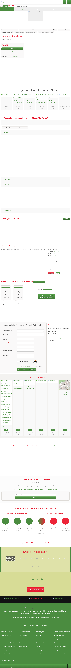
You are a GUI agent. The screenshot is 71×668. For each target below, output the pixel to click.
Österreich (53, 257)
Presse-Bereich (57, 642)
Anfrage (65, 9)
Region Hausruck (66, 263)
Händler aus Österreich (6, 635)
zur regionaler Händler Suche (1, 6)
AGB (37, 639)
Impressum (38, 635)
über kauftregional (5, 650)
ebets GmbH (41, 385)
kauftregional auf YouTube (60, 653)
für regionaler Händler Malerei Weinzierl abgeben (5, 529)
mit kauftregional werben (24, 642)
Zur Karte (51, 336)
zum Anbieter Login (23, 639)
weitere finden (17, 529)
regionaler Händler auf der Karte (10, 51)
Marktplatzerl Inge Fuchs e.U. (65, 393)
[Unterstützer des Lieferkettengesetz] (13, 598)
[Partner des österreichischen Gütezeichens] (58, 598)
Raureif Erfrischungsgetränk (30, 387)
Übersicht (8, 9)
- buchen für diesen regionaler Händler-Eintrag (65, 529)
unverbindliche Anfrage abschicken (27, 369)
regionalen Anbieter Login (8, 660)
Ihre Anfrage (6, 334)
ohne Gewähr (45, 445)
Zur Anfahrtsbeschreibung (55, 338)
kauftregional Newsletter (59, 639)
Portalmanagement (40, 650)
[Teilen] (66, 666)
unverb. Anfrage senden (13, 48)
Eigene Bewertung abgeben (39, 281)
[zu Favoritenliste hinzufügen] (2, 13)
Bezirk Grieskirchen (57, 263)
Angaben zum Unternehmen (12, 123)
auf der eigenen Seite (53, 529)
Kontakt (57, 273)
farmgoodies (6, 426)
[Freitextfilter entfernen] (64, 2)
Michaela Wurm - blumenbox (30, 101)
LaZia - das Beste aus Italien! (18, 389)
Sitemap (38, 646)
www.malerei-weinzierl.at (13, 56)
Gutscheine (7, 210)
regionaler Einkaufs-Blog (59, 635)
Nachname (5, 343)
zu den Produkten (36, 590)
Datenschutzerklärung (23, 366)
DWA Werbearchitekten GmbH (53, 101)
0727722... (8, 54)
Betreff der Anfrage (7, 330)
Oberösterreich (58, 255)
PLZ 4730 (56, 251)
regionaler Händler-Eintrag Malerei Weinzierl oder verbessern (42, 530)
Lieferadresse (6, 355)
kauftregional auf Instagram (60, 646)
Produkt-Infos (7, 133)
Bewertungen (50, 9)
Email (4, 346)
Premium (68, 89)
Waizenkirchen (54, 253)
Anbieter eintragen (23, 635)
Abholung (6, 184)
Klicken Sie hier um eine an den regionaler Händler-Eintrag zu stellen (36, 489)
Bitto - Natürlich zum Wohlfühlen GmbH (18, 101)
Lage (22, 9)
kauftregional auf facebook (60, 650)
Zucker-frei (64, 99)
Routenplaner (67, 218)
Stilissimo (53, 385)
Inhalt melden (55, 445)
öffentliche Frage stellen (36, 497)
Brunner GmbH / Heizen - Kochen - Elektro (41, 103)
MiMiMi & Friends (6, 99)
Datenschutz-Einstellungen (7, 653)
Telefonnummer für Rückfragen (7, 351)
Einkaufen (6, 179)
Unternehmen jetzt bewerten (46, 296)
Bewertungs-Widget (23, 646)
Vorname (5, 339)
